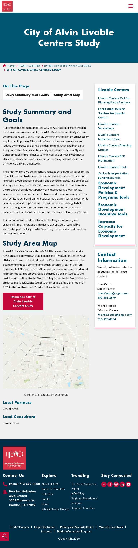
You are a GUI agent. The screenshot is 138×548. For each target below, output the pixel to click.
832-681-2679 (106, 297)
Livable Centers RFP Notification (111, 158)
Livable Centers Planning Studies (67, 65)
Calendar (47, 494)
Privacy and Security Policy (77, 527)
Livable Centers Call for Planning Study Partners (114, 100)
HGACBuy (77, 493)
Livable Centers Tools (112, 167)
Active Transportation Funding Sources (113, 175)
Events (45, 499)
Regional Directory (83, 508)
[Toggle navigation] (130, 7)
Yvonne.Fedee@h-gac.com (114, 314)
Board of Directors (53, 489)
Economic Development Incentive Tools (112, 209)
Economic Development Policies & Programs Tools (113, 190)
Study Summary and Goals (27, 95)
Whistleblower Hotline (55, 509)
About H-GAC (50, 484)
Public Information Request (74, 531)
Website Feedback (111, 527)
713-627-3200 (29, 484)
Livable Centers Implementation (109, 137)
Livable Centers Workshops (108, 126)
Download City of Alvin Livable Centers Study (23, 301)
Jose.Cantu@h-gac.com (112, 293)
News (45, 504)
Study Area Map (67, 95)
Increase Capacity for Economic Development (111, 228)
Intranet (46, 531)
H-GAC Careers (19, 527)
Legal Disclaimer (44, 527)
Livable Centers (29, 65)
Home (10, 66)
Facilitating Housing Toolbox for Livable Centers (111, 113)
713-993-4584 (106, 319)
